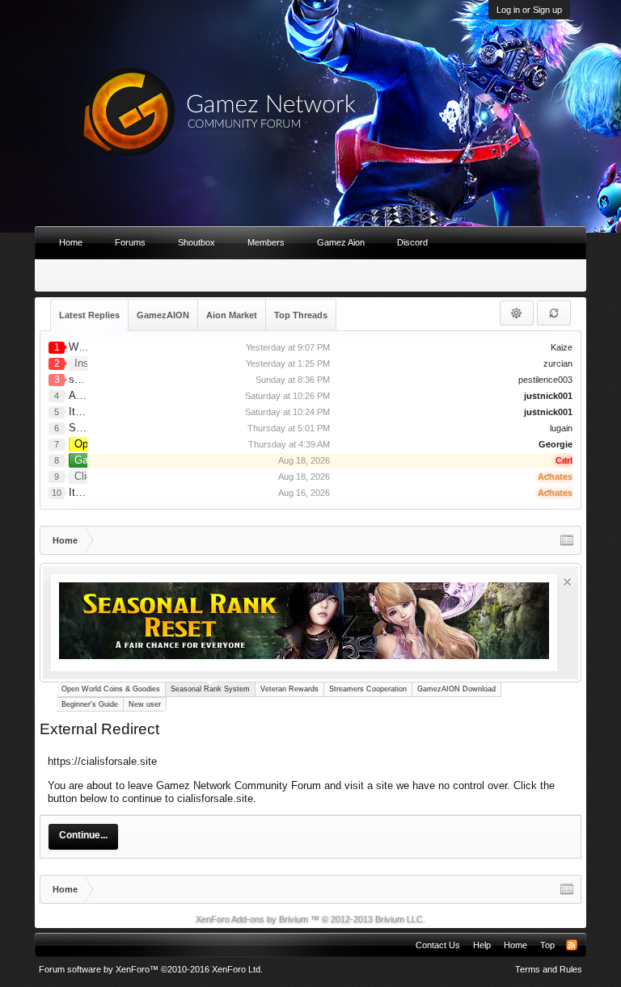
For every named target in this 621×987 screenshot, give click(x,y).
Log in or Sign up (529, 10)
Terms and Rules (548, 969)
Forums (130, 242)
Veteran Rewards (289, 689)
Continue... (83, 835)
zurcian (557, 363)
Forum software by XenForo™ (151, 969)
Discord (412, 242)
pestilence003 (545, 379)
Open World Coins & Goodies (110, 689)
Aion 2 (84, 395)
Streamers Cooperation (368, 689)
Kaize (561, 347)
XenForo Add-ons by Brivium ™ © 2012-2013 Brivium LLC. (310, 919)
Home (70, 242)
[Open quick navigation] (566, 540)
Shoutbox (196, 242)
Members (266, 242)
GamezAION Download (456, 689)
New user (145, 704)
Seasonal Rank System (210, 689)
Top (547, 945)
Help (482, 945)
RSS (571, 945)
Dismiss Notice (567, 582)
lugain (561, 428)
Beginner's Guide (89, 704)
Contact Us (438, 945)
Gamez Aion (341, 242)
